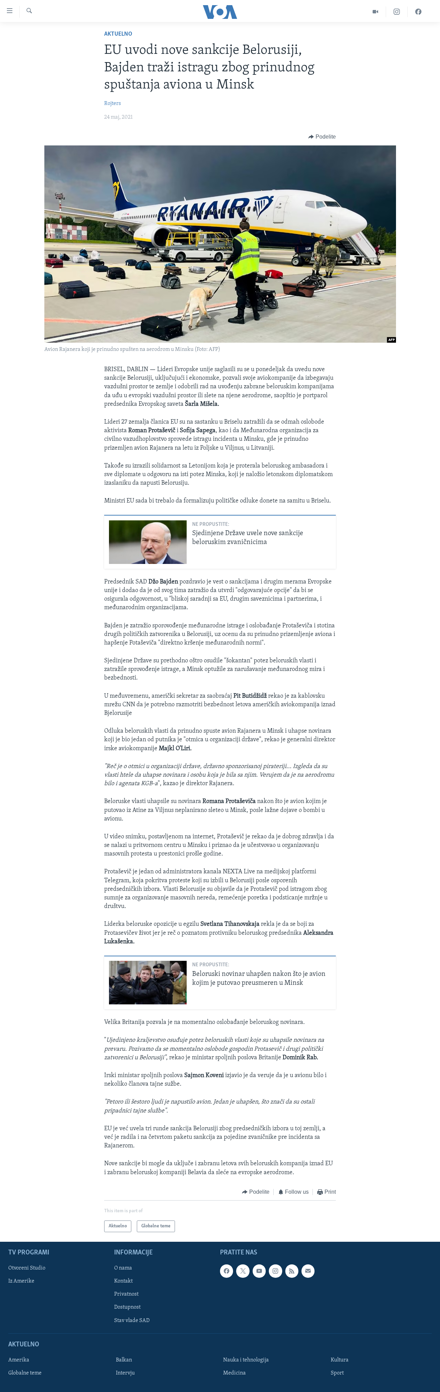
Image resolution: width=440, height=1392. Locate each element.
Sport (337, 1373)
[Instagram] (397, 12)
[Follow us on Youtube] (259, 1271)
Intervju (125, 1373)
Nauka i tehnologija (246, 1360)
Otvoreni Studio (26, 1268)
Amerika (18, 1360)
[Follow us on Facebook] (226, 1271)
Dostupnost (127, 1307)
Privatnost (126, 1294)
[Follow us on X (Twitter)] (242, 1271)
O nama (123, 1268)
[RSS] (291, 1271)
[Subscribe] (308, 1271)
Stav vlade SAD (132, 1320)
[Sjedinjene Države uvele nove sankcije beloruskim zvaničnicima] (148, 542)
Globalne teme (25, 1373)
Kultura (340, 1360)
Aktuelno (118, 34)
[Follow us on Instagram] (275, 1271)
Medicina (234, 1373)
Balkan (124, 1360)
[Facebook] (418, 12)
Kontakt (123, 1281)
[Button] (322, 136)
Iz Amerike (21, 1281)
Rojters (112, 103)
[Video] (375, 12)
